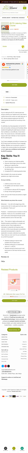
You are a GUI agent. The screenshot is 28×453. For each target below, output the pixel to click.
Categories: (4, 56)
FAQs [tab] (3, 261)
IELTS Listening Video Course (11, 58)
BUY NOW (14, 84)
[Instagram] (5, 366)
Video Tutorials (16, 56)
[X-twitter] (8, 366)
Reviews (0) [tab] (5, 257)
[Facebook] (2, 366)
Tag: (2, 58)
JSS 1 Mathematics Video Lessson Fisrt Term (14, 294)
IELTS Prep (10, 56)
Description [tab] (5, 109)
